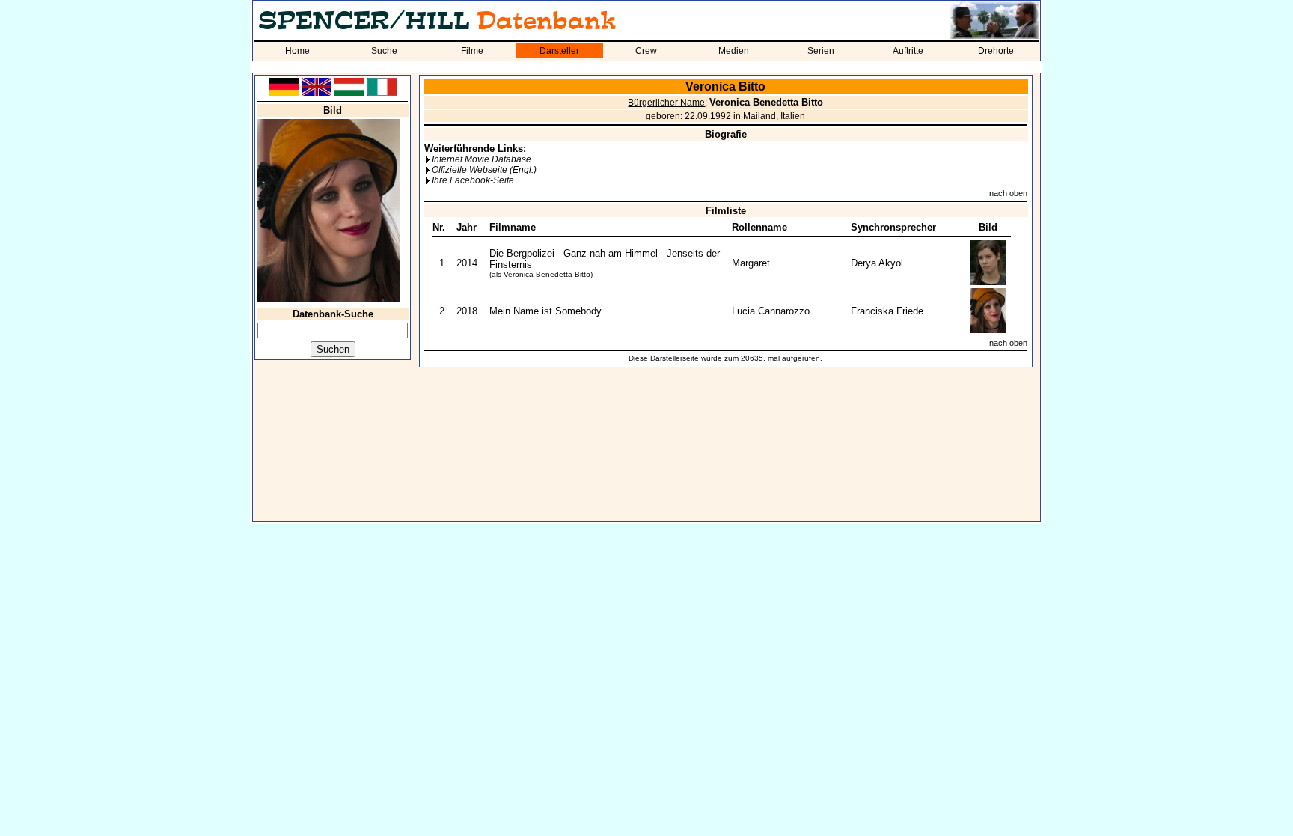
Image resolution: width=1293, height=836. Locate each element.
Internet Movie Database (481, 159)
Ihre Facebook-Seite (473, 180)
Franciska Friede (887, 311)
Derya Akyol (877, 263)
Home (297, 51)
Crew (646, 51)
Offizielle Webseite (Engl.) (484, 170)
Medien (733, 51)
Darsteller (559, 51)
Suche (384, 51)
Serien (820, 51)
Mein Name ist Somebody (545, 311)
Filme (472, 51)
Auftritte (908, 51)
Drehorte (996, 51)
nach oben (1008, 193)
